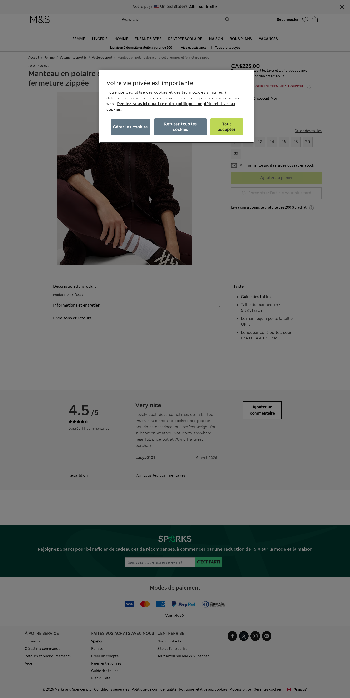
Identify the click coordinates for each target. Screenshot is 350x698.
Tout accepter (227, 127)
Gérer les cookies (130, 126)
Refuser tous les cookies (180, 127)
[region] (176, 106)
